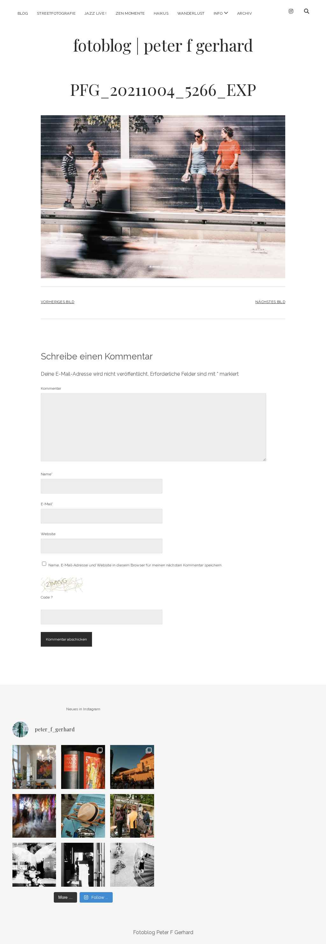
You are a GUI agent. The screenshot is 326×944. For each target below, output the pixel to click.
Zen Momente (130, 13)
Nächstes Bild (270, 302)
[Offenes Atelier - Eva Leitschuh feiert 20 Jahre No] (34, 767)
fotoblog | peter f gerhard (163, 45)
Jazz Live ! (95, 13)
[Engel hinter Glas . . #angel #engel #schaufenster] (34, 865)
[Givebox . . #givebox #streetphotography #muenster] (132, 816)
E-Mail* (47, 504)
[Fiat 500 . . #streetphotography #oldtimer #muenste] (83, 816)
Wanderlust (191, 13)
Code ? (47, 597)
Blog (23, 13)
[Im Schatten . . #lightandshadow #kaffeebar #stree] (83, 865)
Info (218, 13)
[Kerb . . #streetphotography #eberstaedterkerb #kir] (34, 816)
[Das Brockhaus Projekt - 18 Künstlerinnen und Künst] (83, 767)
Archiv (244, 13)
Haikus (161, 13)
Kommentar (51, 388)
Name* (47, 474)
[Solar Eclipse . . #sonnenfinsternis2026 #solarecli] (132, 767)
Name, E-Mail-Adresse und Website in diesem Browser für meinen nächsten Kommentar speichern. (135, 565)
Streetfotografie (56, 13)
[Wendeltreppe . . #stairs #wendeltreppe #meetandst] (132, 865)
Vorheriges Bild (57, 302)
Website (48, 534)
